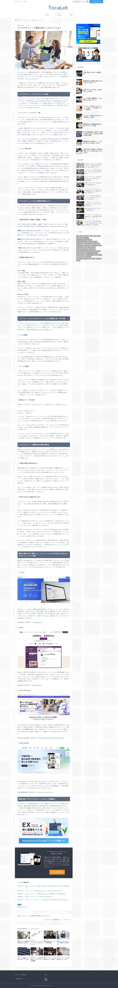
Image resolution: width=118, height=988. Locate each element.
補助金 (92, 258)
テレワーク (80, 245)
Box (81, 235)
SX (99, 235)
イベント (85, 237)
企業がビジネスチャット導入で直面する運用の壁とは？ (39, 896)
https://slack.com (37, 685)
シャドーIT (80, 243)
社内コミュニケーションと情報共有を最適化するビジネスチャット (34, 915)
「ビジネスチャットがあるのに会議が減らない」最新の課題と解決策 (93, 216)
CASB (86, 235)
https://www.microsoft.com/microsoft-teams (51, 738)
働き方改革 (80, 252)
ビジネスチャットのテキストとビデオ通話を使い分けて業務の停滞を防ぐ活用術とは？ (47, 899)
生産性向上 (88, 256)
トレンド (87, 245)
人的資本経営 (90, 251)
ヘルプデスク (91, 247)
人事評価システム (81, 251)
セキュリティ (88, 243)
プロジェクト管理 (81, 247)
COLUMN (47, 14)
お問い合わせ (97, 1)
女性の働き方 (80, 254)
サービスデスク (93, 241)
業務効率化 (80, 256)
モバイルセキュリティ (82, 249)
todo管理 (79, 237)
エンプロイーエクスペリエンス (84, 239)
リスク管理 (92, 249)
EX (95, 235)
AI (78, 235)
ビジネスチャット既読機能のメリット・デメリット (57, 919)
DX (91, 235)
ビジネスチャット (23, 906)
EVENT (71, 14)
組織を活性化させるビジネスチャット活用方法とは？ (93, 209)
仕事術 (97, 251)
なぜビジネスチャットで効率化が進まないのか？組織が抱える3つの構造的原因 (45, 893)
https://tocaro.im (37, 622)
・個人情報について (20, 978)
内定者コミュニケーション (91, 252)
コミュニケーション (82, 241)
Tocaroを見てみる (57, 872)
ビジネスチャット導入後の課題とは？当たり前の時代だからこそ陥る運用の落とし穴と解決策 (93, 223)
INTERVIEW (59, 14)
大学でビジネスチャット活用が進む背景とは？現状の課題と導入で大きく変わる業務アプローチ (47, 887)
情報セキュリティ (89, 254)
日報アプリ (98, 254)
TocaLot (40, 985)
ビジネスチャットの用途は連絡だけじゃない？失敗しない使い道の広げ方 (43, 890)
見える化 (98, 258)
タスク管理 (96, 243)
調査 (78, 260)
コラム (20, 882)
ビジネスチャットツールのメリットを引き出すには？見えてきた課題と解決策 (93, 204)
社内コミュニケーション (83, 258)
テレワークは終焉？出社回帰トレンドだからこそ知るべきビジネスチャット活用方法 (93, 197)
